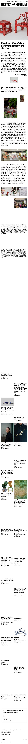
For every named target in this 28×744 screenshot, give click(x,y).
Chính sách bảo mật (5, 734)
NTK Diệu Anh (7, 126)
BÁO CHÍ (25, 739)
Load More (14, 705)
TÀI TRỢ (3, 739)
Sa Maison (22, 89)
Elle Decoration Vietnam (22, 74)
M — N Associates (18, 730)
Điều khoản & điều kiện (6, 732)
